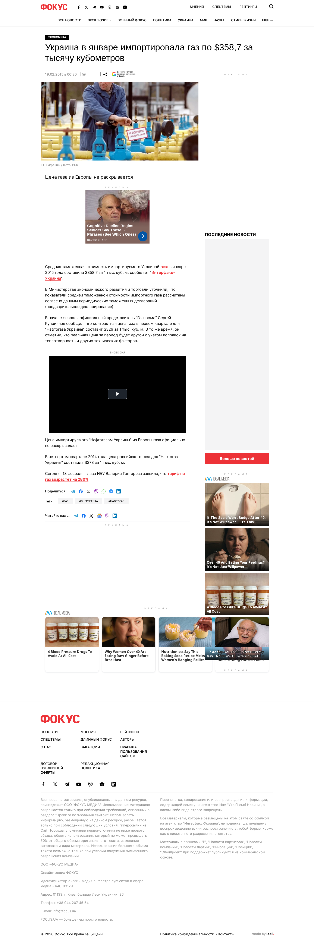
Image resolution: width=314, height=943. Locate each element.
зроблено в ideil (263, 934)
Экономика (57, 37)
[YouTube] (102, 7)
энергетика (89, 501)
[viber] (90, 784)
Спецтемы (221, 6)
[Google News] (117, 7)
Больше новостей (237, 458)
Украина (186, 20)
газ (66, 501)
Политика (162, 20)
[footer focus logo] (60, 719)
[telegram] (67, 784)
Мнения (197, 6)
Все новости (69, 20)
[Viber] (109, 7)
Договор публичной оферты (52, 768)
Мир (203, 20)
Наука (219, 20)
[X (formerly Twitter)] (86, 7)
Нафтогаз (117, 501)
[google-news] (102, 784)
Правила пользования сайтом (133, 751)
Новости (49, 732)
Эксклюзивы (99, 20)
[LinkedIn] (125, 7)
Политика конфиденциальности (187, 934)
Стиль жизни (243, 20)
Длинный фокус (96, 739)
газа (164, 266)
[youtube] (78, 784)
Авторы (127, 739)
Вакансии (90, 747)
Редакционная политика (95, 766)
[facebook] (43, 784)
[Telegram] (94, 7)
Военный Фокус (132, 20)
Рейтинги (248, 6)
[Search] (271, 6)
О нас (46, 747)
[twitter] (55, 784)
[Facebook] (79, 7)
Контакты (226, 934)
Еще (265, 20)
